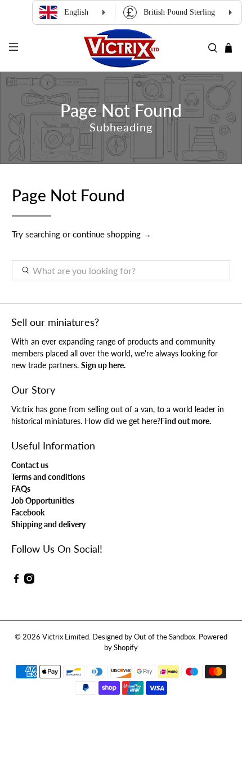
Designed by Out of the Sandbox (143, 637)
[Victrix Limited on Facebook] (16, 580)
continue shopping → (112, 234)
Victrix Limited (65, 637)
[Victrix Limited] (121, 48)
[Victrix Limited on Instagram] (29, 580)
